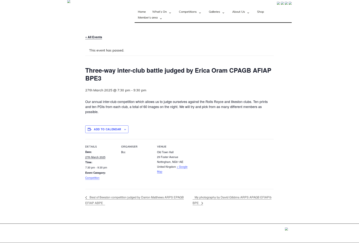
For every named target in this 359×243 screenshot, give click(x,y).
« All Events (93, 37)
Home (142, 11)
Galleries (214, 11)
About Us (238, 11)
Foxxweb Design (275, 229)
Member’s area (148, 17)
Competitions (188, 11)
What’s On (159, 11)
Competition (92, 178)
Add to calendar (107, 129)
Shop (260, 11)
